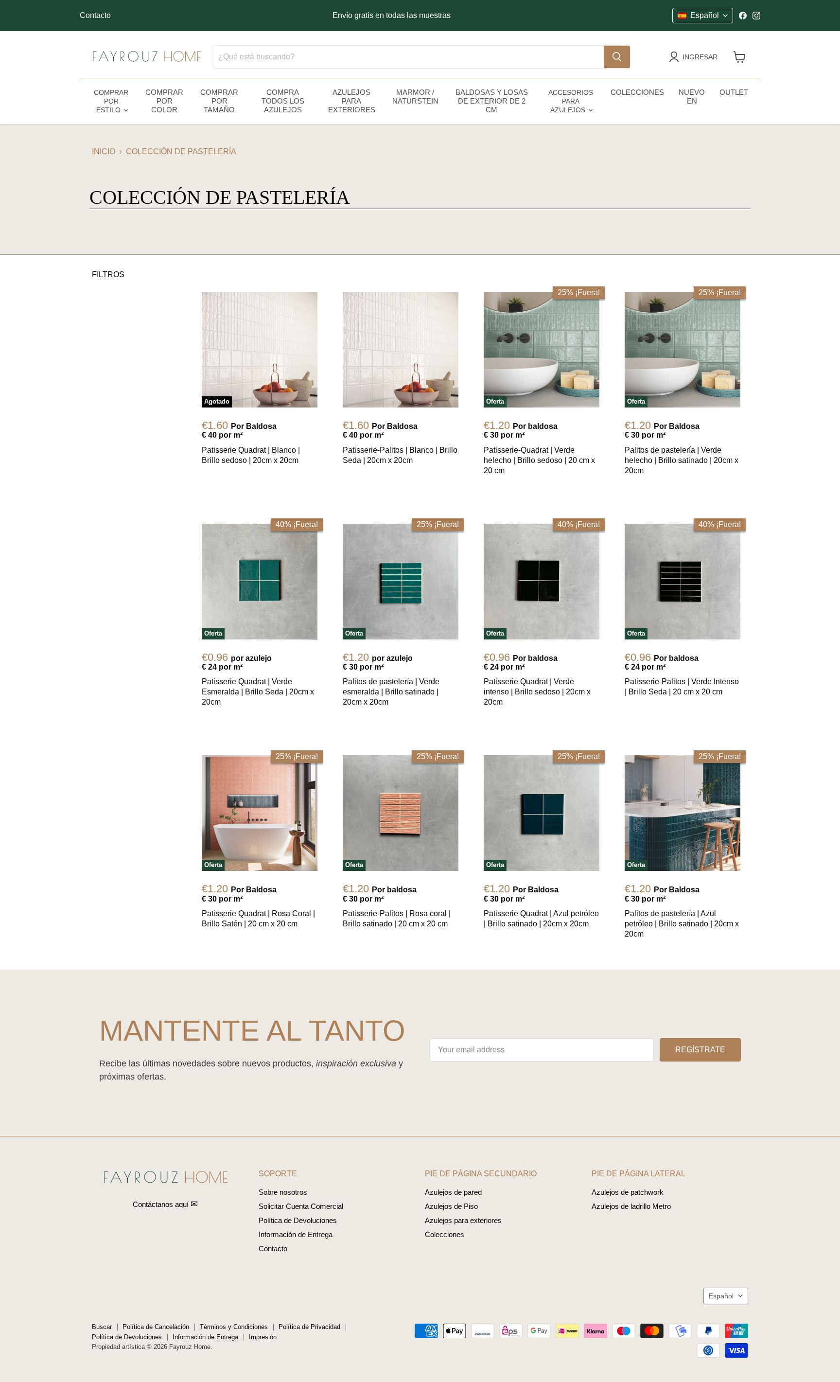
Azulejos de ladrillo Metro (631, 1206)
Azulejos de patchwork (628, 1192)
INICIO (103, 151)
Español (721, 1296)
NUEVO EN (692, 96)
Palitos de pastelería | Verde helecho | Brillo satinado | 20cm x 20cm (681, 460)
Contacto (95, 15)
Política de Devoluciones (298, 1220)
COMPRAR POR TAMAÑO (219, 101)
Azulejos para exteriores (463, 1220)
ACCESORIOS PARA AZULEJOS (570, 101)
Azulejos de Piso (451, 1206)
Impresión (263, 1337)
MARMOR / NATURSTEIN (415, 96)
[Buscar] (617, 57)
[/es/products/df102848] (400, 350)
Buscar (102, 1326)
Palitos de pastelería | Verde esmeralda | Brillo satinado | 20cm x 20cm (391, 691)
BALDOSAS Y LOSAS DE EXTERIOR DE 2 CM (491, 101)
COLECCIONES (637, 92)
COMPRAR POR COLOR (164, 101)
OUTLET (733, 92)
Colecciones (444, 1234)
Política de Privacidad (309, 1326)
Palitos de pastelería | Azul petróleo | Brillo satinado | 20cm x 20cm (682, 923)
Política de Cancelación (155, 1326)
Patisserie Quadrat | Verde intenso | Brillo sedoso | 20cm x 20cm (537, 691)
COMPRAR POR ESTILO (111, 101)
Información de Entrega (295, 1234)
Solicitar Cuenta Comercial (301, 1206)
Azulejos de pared (453, 1192)
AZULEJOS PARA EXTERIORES (351, 101)
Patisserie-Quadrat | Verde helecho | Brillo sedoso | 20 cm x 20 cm (539, 460)
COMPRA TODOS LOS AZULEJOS (283, 101)
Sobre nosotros (283, 1192)
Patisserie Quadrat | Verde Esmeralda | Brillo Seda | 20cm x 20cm (258, 691)
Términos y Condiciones (234, 1326)
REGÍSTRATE (700, 1049)
